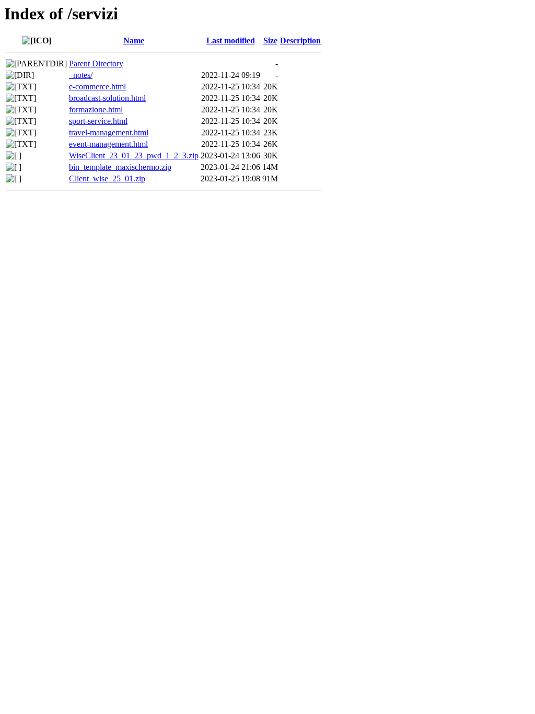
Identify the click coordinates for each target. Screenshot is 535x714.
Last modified (230, 40)
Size (270, 40)
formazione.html (96, 109)
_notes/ (80, 75)
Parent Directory (96, 63)
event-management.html (108, 144)
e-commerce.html (97, 86)
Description (300, 40)
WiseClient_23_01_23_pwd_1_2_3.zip (134, 155)
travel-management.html (108, 132)
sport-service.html (98, 121)
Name (133, 40)
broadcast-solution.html (107, 98)
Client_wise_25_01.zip (107, 178)
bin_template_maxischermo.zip (120, 167)
